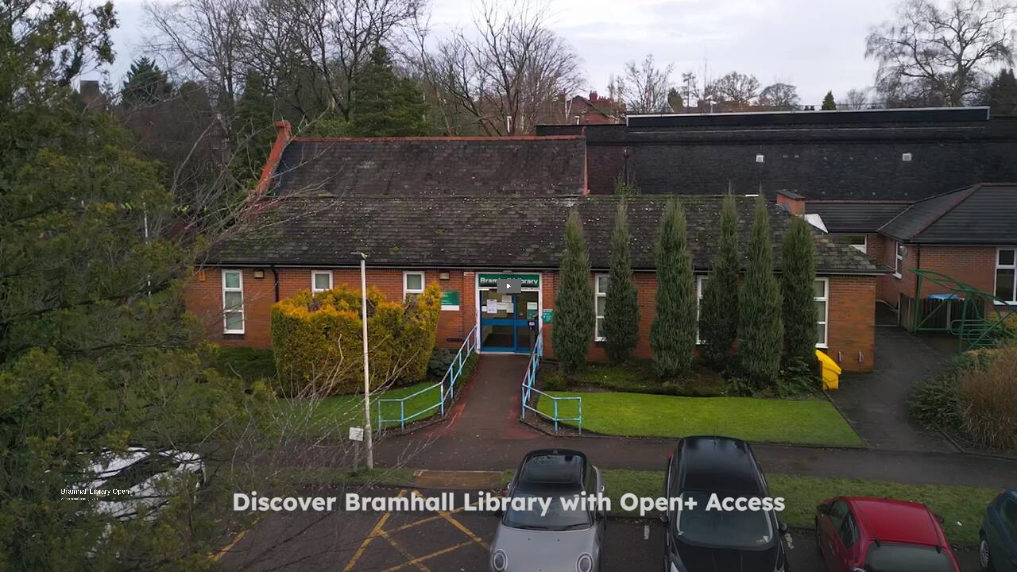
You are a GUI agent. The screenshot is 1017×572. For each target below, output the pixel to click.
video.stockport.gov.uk (79, 499)
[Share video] (1010, 7)
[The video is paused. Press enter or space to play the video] (509, 286)
